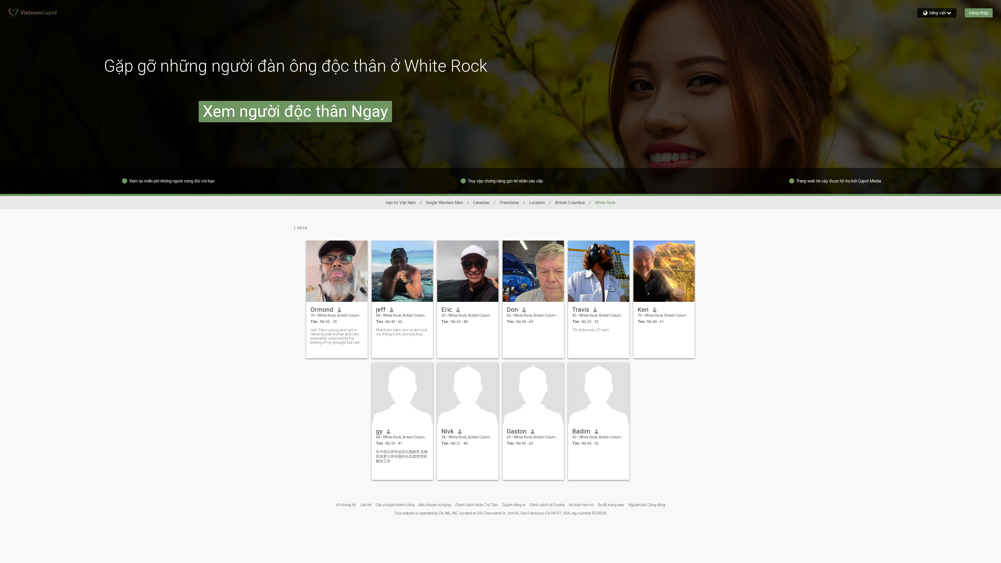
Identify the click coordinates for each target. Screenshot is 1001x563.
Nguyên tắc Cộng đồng (646, 505)
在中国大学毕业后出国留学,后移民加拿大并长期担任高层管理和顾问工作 (402, 456)
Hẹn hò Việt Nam (401, 202)
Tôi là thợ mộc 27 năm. (590, 330)
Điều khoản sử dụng (435, 505)
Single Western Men (444, 202)
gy (379, 431)
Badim (581, 431)
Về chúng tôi (346, 505)
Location (537, 202)
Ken (643, 309)
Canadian (481, 202)
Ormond (321, 309)
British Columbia (570, 202)
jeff (381, 309)
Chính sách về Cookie (547, 505)
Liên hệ (365, 505)
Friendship (509, 202)
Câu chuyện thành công (395, 505)
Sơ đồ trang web (611, 505)
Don (512, 309)
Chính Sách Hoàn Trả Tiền (476, 505)
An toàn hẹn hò (581, 505)
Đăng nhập (978, 12)
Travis (580, 309)
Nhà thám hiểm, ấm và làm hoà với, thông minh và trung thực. (401, 332)
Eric (446, 309)
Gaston (517, 431)
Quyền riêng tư (513, 505)
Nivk (447, 431)
